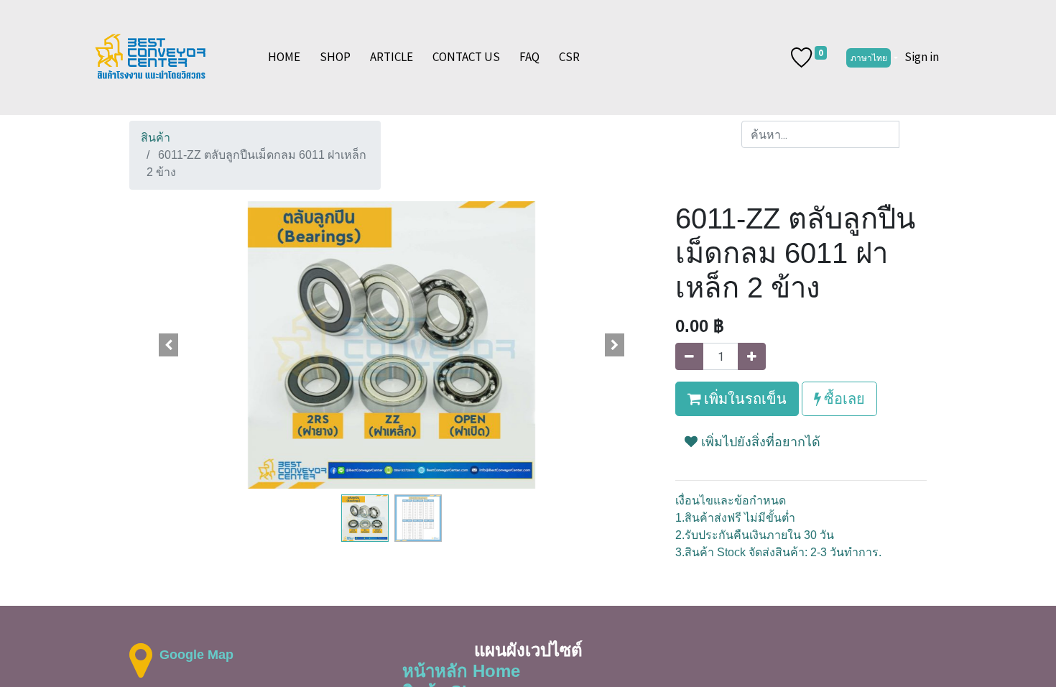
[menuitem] (284, 57)
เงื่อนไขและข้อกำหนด (730, 500)
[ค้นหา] (913, 134)
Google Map (196, 654)
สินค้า (155, 138)
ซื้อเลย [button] (843, 398)
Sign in (921, 57)
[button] (168, 345)
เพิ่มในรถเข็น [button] (744, 398)
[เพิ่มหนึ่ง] (752, 356)
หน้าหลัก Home (461, 671)
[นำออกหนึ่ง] (689, 356)
